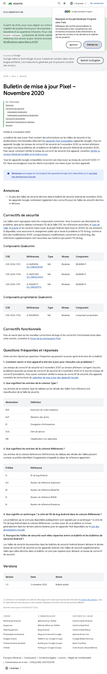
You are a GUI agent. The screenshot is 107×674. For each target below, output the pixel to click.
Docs (14, 76)
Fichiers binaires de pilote (14, 643)
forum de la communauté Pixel (45, 338)
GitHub (6, 647)
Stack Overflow (79, 643)
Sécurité (23, 76)
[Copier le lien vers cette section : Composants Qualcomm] (37, 246)
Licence (62, 658)
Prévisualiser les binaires (13, 634)
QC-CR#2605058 (35, 267)
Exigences (7, 625)
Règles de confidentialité (79, 658)
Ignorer (74, 44)
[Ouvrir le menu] (4, 3)
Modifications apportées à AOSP (20, 42)
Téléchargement (10, 630)
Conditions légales (47, 658)
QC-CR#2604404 (35, 277)
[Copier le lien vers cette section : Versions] (20, 566)
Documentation (13, 12)
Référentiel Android (12, 621)
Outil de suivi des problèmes (84, 647)
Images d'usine (10, 638)
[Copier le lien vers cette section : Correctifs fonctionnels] (44, 329)
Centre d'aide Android (82, 621)
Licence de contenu (89, 600)
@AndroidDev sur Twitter (49, 625)
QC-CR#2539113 (34, 287)
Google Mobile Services (82, 638)
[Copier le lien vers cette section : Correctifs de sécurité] (42, 215)
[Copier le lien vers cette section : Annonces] (22, 191)
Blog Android (43, 630)
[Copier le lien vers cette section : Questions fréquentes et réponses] (61, 350)
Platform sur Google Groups (50, 638)
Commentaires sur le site (16, 662)
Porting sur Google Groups (49, 647)
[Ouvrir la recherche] (59, 3)
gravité (15, 228)
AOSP (5, 76)
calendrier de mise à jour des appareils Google (55, 377)
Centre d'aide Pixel (80, 625)
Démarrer (92, 44)
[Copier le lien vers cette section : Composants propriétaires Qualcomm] (55, 297)
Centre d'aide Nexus (81, 630)
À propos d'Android (12, 658)
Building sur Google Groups (50, 643)
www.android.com (80, 634)
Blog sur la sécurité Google (49, 634)
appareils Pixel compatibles (59, 141)
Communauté (30, 658)
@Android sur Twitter (47, 621)
